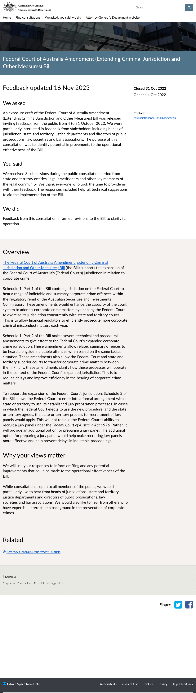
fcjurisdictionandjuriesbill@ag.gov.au (155, 117)
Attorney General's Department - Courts (33, 551)
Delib (36, 684)
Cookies (148, 684)
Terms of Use (129, 684)
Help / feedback (182, 684)
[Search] (189, 7)
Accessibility (108, 684)
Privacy (162, 684)
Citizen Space (16, 684)
